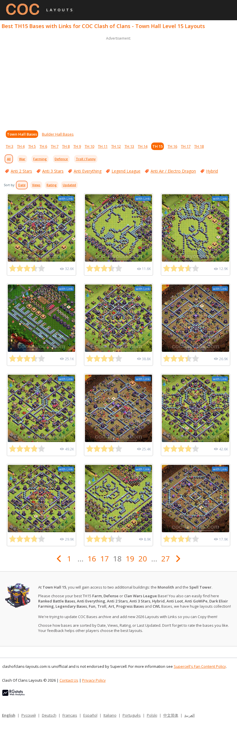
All (9, 159)
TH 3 (9, 146)
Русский (28, 715)
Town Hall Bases (22, 134)
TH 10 (89, 146)
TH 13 (129, 146)
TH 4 (21, 146)
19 (130, 558)
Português (132, 715)
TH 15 (157, 146)
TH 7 (54, 146)
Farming (40, 159)
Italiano (109, 715)
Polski (152, 715)
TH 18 (199, 146)
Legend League (126, 171)
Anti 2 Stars (21, 171)
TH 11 (103, 146)
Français (69, 715)
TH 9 (77, 146)
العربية (189, 715)
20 (142, 558)
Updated (69, 185)
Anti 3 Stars (53, 171)
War (22, 159)
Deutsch (49, 715)
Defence (61, 159)
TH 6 (43, 146)
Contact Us (69, 680)
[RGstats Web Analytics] (13, 694)
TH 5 (32, 146)
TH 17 (185, 146)
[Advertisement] (118, 82)
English (8, 715)
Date (21, 185)
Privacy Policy (94, 680)
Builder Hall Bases (58, 134)
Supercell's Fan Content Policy (200, 666)
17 (104, 558)
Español (90, 715)
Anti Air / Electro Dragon (173, 171)
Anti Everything (87, 171)
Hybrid (212, 171)
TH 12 (116, 146)
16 (92, 558)
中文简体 (170, 715)
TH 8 (66, 146)
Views (36, 185)
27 (165, 558)
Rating (52, 185)
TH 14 (142, 146)
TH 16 (172, 146)
